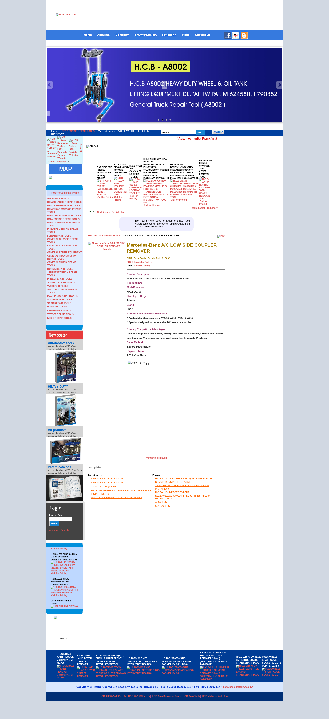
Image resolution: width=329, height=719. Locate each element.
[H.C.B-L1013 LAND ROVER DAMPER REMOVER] (86, 676)
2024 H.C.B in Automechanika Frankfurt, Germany (116, 497)
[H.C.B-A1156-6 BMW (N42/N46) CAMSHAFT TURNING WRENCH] (64, 579)
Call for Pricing (59, 560)
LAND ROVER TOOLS (59, 310)
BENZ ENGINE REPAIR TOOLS (78, 131)
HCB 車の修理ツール (139, 696)
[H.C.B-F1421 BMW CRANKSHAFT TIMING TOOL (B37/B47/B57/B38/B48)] (144, 673)
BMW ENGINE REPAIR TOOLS (63, 219)
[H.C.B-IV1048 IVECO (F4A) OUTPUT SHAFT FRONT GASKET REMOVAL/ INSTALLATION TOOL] (111, 676)
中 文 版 (81, 147)
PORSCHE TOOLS (57, 306)
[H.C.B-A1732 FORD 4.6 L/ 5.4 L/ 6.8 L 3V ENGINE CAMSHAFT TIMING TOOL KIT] (64, 557)
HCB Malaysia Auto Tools (215, 696)
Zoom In (107, 249)
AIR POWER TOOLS (58, 198)
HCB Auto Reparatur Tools (166, 696)
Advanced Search (59, 530)
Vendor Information (156, 458)
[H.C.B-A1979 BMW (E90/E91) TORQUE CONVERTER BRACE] (121, 194)
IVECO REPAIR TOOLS (59, 318)
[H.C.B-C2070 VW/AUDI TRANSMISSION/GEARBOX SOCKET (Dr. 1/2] (181, 673)
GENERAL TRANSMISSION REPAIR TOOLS (62, 257)
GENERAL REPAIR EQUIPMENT (64, 252)
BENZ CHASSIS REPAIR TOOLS (64, 202)
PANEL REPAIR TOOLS (59, 279)
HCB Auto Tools (191, 696)
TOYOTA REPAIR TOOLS (60, 314)
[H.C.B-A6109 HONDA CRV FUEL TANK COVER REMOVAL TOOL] (205, 198)
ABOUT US (161, 502)
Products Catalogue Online (64, 192)
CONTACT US (162, 506)
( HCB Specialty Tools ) (139, 262)
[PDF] (221, 236)
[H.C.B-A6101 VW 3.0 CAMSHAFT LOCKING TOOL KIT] (136, 193)
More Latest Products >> (205, 208)
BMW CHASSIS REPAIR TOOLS (64, 215)
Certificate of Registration (111, 212)
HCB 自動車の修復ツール (113, 696)
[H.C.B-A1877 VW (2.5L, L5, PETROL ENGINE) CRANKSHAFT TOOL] (249, 674)
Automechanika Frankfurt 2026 (107, 478)
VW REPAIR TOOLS (57, 286)
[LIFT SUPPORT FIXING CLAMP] (64, 596)
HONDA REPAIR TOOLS (60, 269)
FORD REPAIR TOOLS (59, 235)
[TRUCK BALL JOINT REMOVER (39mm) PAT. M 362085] (67, 677)
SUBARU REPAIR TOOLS (61, 282)
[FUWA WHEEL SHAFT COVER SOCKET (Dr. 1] (272, 674)
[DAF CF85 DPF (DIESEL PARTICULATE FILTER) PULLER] (105, 194)
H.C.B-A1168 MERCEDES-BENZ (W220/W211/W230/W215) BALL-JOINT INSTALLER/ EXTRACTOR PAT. (182, 495)
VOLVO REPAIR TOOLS (59, 299)
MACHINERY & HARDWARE (62, 296)
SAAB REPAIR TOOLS (59, 303)
